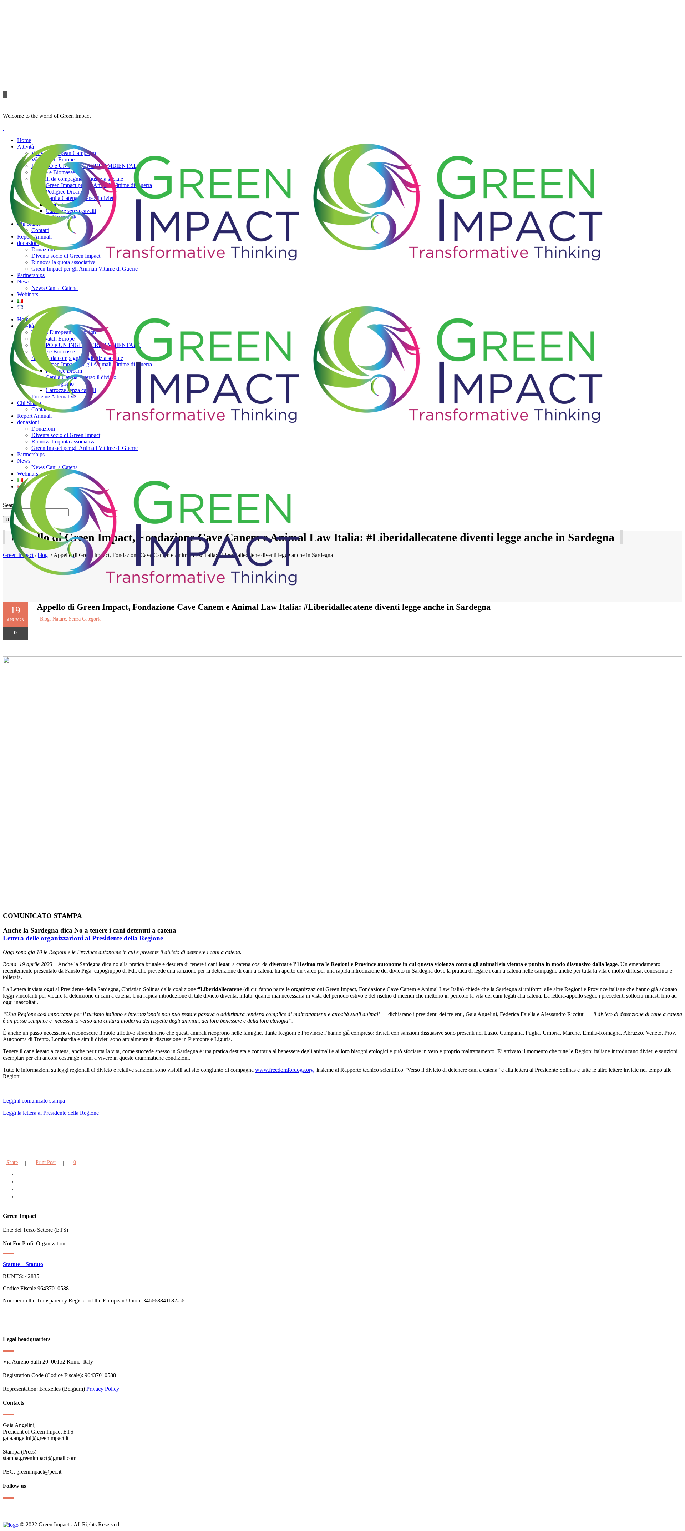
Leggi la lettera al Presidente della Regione (51, 1113)
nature (59, 619)
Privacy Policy (102, 1389)
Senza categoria (85, 619)
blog (45, 619)
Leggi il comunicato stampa (34, 1101)
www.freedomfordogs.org (284, 1070)
